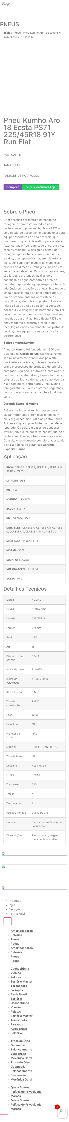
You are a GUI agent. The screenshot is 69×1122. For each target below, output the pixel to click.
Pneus (17, 32)
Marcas (16, 1096)
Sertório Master (22, 981)
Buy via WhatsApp (42, 187)
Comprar (12, 187)
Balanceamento (21, 1049)
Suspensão (18, 1053)
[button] (5, 202)
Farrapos (17, 990)
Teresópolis (19, 986)
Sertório (16, 998)
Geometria (18, 1045)
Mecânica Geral (21, 1058)
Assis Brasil (19, 994)
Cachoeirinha (20, 968)
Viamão (16, 973)
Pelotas (16, 977)
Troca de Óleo (20, 1041)
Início (7, 32)
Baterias (16, 935)
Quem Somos (20, 1087)
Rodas (15, 943)
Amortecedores (22, 930)
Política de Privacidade (26, 1091)
